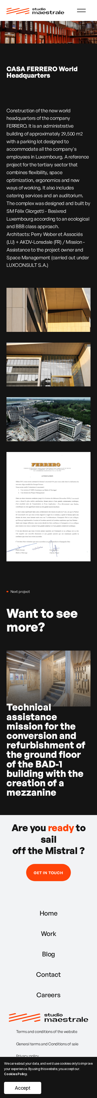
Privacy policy (27, 1055)
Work (48, 934)
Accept (22, 1088)
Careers (48, 995)
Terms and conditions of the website (46, 1031)
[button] (81, 10)
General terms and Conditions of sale (47, 1043)
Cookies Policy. (15, 1074)
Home (49, 913)
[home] (35, 10)
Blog (48, 954)
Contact (48, 974)
